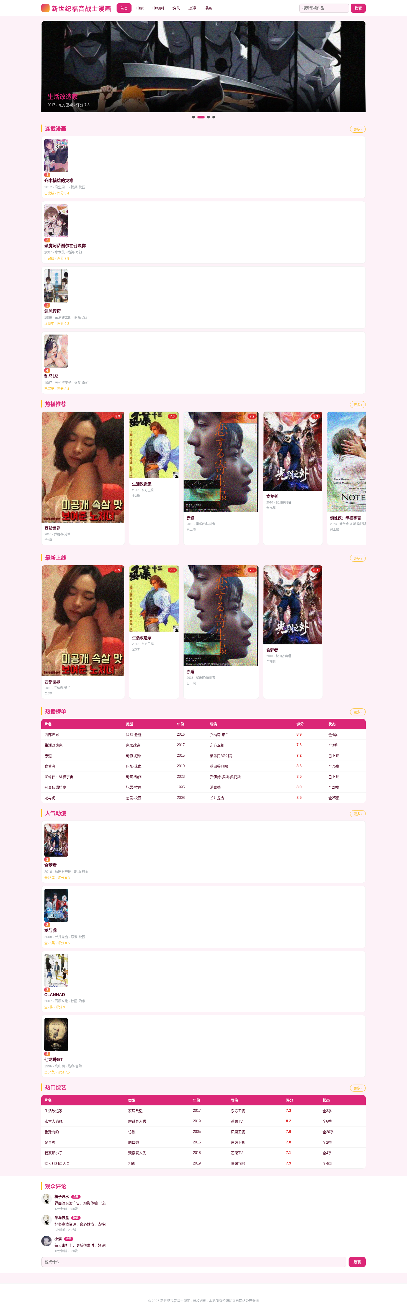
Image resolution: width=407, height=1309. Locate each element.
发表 (357, 1262)
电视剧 (158, 8)
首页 (124, 8)
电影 (140, 8)
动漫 (192, 8)
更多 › (358, 129)
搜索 (358, 8)
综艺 (176, 8)
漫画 (208, 8)
